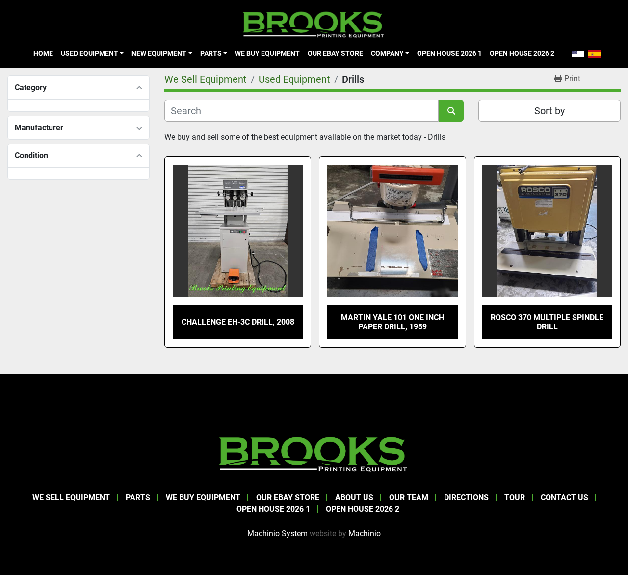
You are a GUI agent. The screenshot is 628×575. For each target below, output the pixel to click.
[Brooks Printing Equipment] (314, 452)
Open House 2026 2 (522, 53)
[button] (92, 53)
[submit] (451, 111)
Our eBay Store (335, 53)
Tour (514, 497)
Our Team (408, 497)
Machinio (364, 533)
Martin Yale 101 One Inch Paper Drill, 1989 (392, 322)
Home (43, 53)
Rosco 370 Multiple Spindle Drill (547, 322)
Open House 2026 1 (449, 53)
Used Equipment (89, 53)
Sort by (549, 111)
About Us (354, 497)
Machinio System (277, 533)
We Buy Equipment (267, 53)
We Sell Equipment (71, 497)
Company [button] (387, 53)
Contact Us (564, 497)
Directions (466, 497)
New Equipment (158, 53)
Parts (211, 53)
